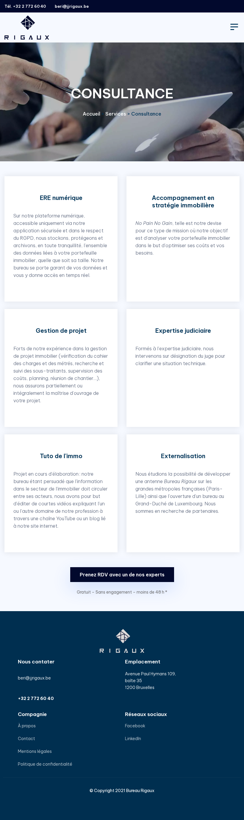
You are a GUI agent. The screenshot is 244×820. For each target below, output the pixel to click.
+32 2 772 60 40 (29, 6)
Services (115, 114)
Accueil (91, 114)
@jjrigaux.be (76, 6)
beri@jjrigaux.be (34, 678)
